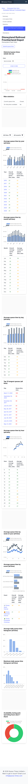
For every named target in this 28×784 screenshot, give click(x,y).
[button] (26, 1)
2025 (5, 207)
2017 (5, 183)
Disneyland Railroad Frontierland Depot (14, 28)
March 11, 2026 (8, 393)
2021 (5, 195)
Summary (5, 16)
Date (4, 58)
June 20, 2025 (8, 421)
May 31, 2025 (7, 424)
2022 (5, 198)
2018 (5, 186)
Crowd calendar (7, 21)
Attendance (6, 33)
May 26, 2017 (7, 409)
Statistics (5, 24)
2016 (5, 180)
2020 (5, 192)
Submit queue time (8, 46)
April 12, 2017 (7, 415)
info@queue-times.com (14, 776)
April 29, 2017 (8, 412)
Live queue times (7, 19)
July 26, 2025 (8, 418)
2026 (5, 211)
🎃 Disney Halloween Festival (7, 613)
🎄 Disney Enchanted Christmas (7, 620)
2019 (5, 189)
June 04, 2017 (8, 405)
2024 (5, 204)
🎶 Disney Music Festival (7, 607)
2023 (5, 201)
